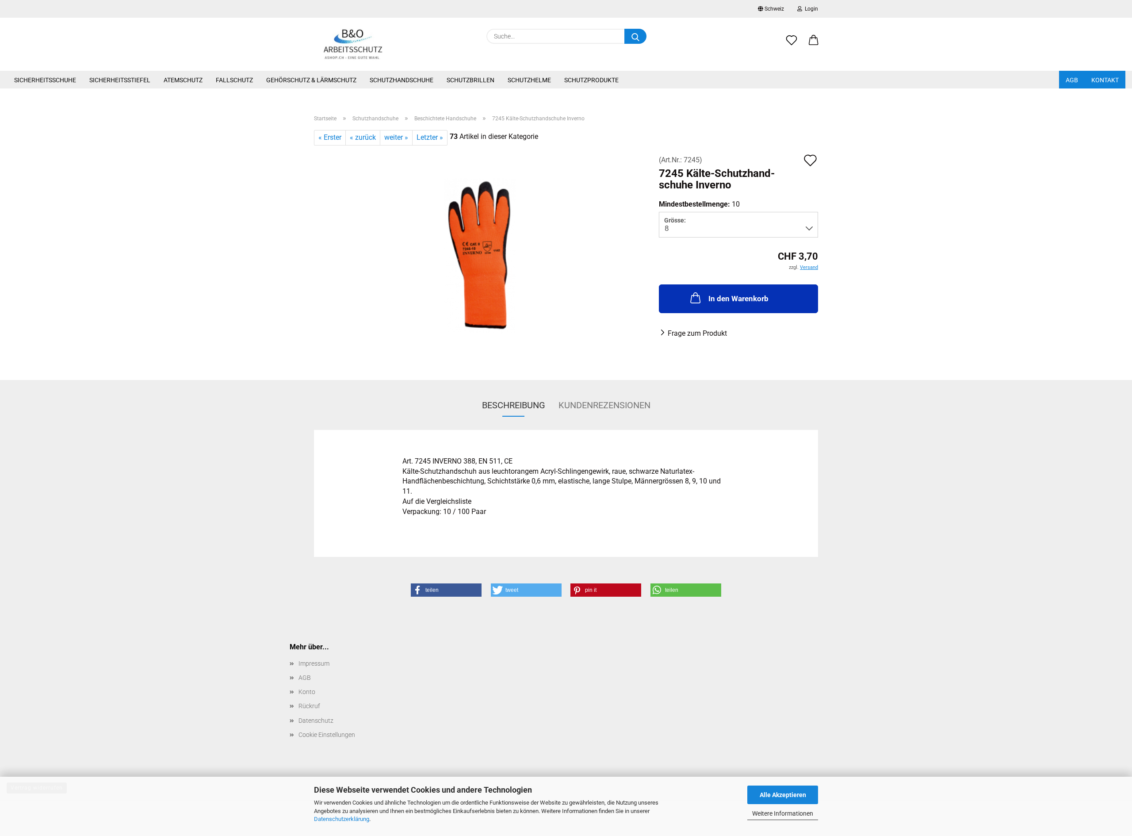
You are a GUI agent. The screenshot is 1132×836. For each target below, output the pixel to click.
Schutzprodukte (591, 80)
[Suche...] (635, 36)
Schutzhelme (529, 80)
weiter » (396, 137)
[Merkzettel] (791, 45)
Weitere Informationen (782, 813)
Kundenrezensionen (604, 405)
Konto (306, 691)
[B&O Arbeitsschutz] (353, 44)
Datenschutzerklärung (341, 819)
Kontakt (1105, 80)
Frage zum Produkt (697, 333)
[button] (814, 45)
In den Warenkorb (738, 298)
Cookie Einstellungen (326, 734)
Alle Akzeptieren (783, 794)
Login (810, 9)
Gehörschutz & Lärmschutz (311, 80)
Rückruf (309, 705)
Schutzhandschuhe (401, 80)
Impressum (313, 663)
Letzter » (430, 137)
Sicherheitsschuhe (45, 80)
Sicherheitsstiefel (119, 80)
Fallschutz (234, 80)
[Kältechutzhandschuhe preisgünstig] (480, 255)
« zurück (363, 137)
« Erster (329, 137)
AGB (1072, 80)
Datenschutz (315, 720)
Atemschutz (183, 80)
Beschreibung (513, 405)
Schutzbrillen (470, 80)
